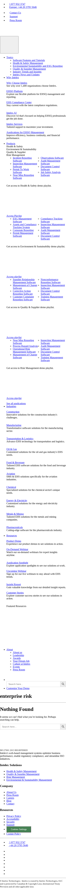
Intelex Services (14, 124)
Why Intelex (12, 77)
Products (10, 143)
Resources (11, 535)
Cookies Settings (19, 829)
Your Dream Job (21, 661)
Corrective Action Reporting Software (23, 292)
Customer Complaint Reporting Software (23, 298)
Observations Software (52, 158)
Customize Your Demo (17, 688)
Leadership (18, 655)
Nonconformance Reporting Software (51, 281)
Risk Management (15, 777)
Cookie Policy (13, 833)
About (9, 649)
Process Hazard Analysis (25, 346)
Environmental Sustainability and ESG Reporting (38, 66)
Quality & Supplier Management (29, 68)
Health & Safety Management (28, 63)
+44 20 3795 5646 (18, 845)
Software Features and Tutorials (29, 60)
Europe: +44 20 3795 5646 (23, 7)
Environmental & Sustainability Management (29, 780)
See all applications (16, 403)
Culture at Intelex (21, 664)
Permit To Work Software (21, 171)
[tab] (36, 146)
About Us (11, 792)
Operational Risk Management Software (24, 350)
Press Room (16, 20)
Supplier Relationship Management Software (24, 281)
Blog (8, 800)
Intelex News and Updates (26, 74)
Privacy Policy (13, 816)
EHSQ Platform (14, 91)
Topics (9, 57)
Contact (10, 803)
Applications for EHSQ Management (25, 132)
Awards (17, 658)
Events (16, 666)
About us (17, 652)
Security (10, 822)
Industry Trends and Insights (27, 71)
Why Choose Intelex (16, 83)
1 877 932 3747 (17, 4)
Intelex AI (11, 113)
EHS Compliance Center (19, 102)
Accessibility (12, 819)
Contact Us (15, 12)
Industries (11, 406)
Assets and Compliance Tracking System (25, 226)
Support (14, 16)
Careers (10, 798)
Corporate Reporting (23, 230)
